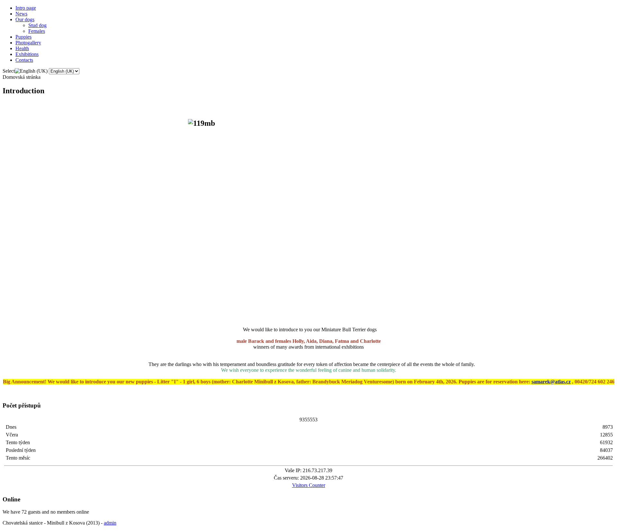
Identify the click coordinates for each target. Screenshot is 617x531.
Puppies (23, 37)
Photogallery (28, 42)
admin (110, 523)
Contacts (24, 60)
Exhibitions (27, 54)
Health (22, 48)
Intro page (25, 8)
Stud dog (37, 25)
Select (9, 71)
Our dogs (24, 19)
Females (36, 31)
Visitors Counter (308, 485)
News (21, 13)
